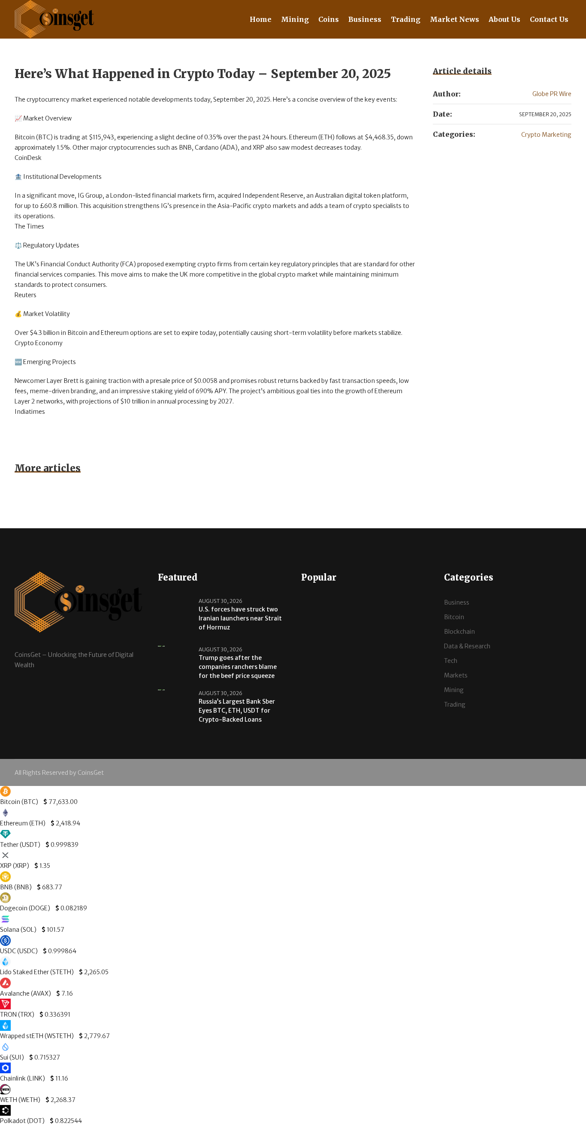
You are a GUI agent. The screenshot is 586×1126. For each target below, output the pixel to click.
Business (456, 602)
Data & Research (467, 646)
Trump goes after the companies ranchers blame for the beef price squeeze (238, 667)
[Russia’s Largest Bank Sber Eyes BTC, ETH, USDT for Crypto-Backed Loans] (175, 700)
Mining (454, 690)
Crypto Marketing (546, 134)
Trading (454, 704)
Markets (456, 675)
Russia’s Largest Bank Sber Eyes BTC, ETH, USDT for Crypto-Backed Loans (237, 710)
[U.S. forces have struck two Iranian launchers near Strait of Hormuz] (175, 617)
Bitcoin (454, 617)
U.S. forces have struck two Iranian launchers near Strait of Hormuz (240, 618)
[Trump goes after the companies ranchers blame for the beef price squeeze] (175, 656)
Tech (450, 661)
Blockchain (459, 631)
